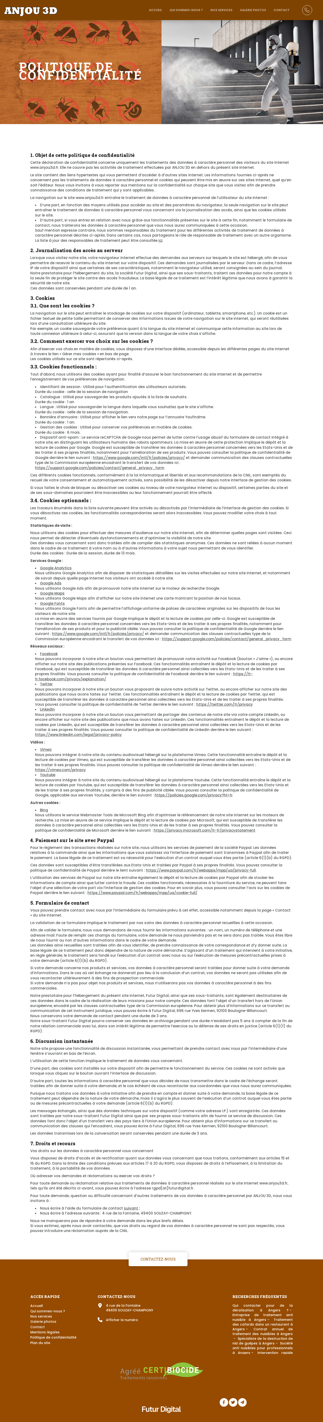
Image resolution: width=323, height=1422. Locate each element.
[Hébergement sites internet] (161, 1418)
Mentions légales (45, 1332)
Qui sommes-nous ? (186, 10)
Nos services (221, 10)
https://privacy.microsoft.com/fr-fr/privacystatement (204, 830)
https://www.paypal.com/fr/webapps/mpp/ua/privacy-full (201, 870)
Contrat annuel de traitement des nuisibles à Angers (262, 1331)
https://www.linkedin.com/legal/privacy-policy (78, 734)
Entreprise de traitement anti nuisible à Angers (262, 1317)
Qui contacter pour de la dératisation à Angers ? (262, 1308)
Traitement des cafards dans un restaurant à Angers (262, 1324)
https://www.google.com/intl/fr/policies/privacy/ (139, 457)
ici (160, 240)
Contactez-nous (158, 1258)
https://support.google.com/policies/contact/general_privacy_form (99, 467)
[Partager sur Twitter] (233, 1402)
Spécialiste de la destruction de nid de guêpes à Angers (262, 1341)
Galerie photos (253, 10)
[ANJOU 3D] (30, 8)
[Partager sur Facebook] (224, 1402)
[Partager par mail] (242, 1402)
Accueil (155, 10)
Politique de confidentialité (53, 1337)
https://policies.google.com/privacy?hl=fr (194, 795)
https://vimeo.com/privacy (60, 769)
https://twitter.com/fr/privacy (224, 704)
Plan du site (40, 1342)
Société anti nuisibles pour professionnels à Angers (262, 1348)
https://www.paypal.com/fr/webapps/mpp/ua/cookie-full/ (142, 892)
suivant (131, 1208)
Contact (282, 10)
